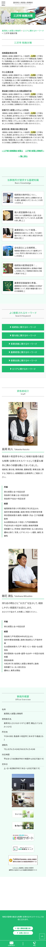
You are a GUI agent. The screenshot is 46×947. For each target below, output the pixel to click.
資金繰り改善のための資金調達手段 (17, 90)
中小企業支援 (7, 71)
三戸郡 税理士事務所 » (34, 150)
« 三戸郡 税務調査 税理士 (12, 150)
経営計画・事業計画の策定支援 (14, 129)
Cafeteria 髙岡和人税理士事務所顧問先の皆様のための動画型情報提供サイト (23, 869)
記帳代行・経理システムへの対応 (15, 110)
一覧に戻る (23, 156)
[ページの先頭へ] (42, 936)
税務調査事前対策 (9, 52)
